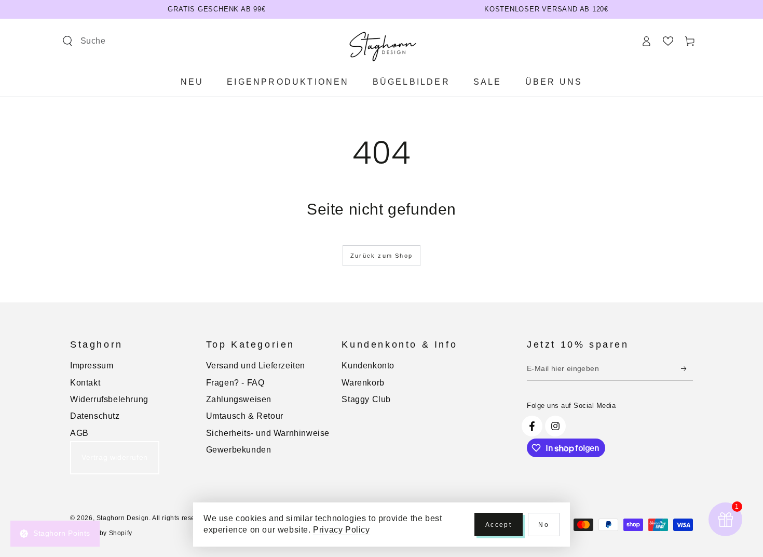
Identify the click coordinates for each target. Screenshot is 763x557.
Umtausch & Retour (244, 416)
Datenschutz (95, 416)
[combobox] (136, 41)
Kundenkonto (368, 365)
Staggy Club (366, 399)
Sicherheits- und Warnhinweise (268, 433)
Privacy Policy (341, 529)
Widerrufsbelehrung (109, 399)
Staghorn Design (123, 518)
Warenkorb (363, 382)
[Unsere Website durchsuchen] (67, 41)
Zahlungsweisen (238, 399)
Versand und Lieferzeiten (255, 365)
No (543, 524)
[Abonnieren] (687, 368)
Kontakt (85, 382)
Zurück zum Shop (381, 256)
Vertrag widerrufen (114, 457)
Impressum (91, 365)
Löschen (216, 41)
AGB (79, 433)
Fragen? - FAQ (235, 382)
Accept (498, 524)
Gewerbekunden (238, 449)
